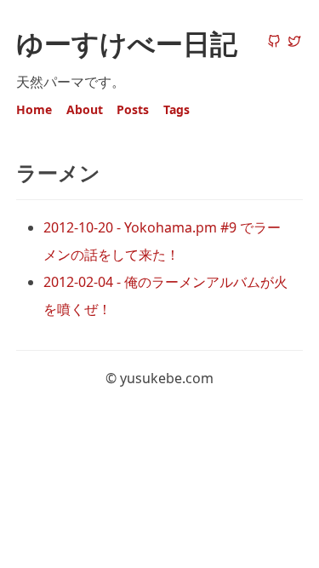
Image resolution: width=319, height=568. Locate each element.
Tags (176, 109)
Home (34, 109)
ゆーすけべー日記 (126, 43)
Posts (133, 109)
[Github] (273, 42)
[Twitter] (294, 42)
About (84, 109)
